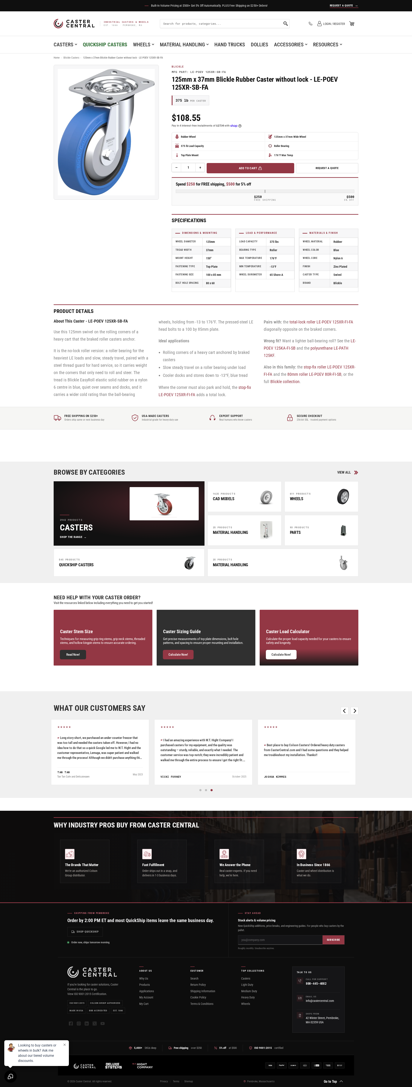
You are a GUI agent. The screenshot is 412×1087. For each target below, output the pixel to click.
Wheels (141, 45)
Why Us (143, 978)
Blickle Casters (71, 57)
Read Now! (73, 655)
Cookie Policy (198, 997)
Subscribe (333, 939)
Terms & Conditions (201, 1003)
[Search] (285, 23)
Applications (146, 991)
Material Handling (182, 45)
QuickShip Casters (105, 45)
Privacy (164, 1081)
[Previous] (344, 711)
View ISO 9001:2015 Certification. (87, 994)
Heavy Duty (248, 997)
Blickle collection (285, 381)
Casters (63, 45)
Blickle (178, 66)
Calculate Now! (178, 655)
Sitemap (188, 1081)
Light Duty (247, 984)
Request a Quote (327, 168)
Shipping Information (202, 991)
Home (57, 57)
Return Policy (198, 984)
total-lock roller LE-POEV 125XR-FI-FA (321, 322)
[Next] (354, 711)
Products (144, 984)
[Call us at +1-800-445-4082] (310, 23)
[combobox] (224, 23)
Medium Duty (249, 991)
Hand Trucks (229, 45)
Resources (325, 45)
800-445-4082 (316, 983)
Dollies (259, 45)
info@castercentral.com (320, 1000)
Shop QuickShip (88, 931)
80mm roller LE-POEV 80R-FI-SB (314, 374)
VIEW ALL (344, 472)
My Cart (143, 1003)
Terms (176, 1081)
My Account (146, 997)
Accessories (289, 45)
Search (194, 978)
